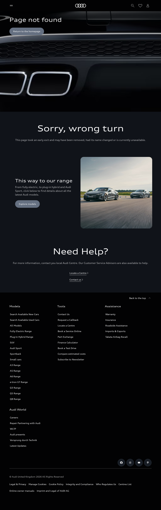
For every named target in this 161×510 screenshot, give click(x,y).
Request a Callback (68, 320)
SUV (12, 342)
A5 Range (15, 370)
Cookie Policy (56, 484)
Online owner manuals (21, 490)
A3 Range (15, 365)
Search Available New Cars (24, 314)
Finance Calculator (68, 342)
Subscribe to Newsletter (71, 359)
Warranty (110, 314)
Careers (14, 417)
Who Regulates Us (106, 484)
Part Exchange (65, 337)
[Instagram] (130, 462)
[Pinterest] (148, 462)
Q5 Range (15, 393)
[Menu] (12, 5)
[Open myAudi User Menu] (148, 5)
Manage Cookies (37, 484)
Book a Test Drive (67, 348)
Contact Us (63, 314)
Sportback (15, 353)
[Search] (132, 5)
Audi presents (17, 434)
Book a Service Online (69, 331)
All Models (16, 325)
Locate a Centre (66, 325)
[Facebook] (121, 462)
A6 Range (15, 376)
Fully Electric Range (21, 331)
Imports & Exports (115, 331)
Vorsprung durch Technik (23, 440)
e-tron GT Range (19, 382)
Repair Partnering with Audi (25, 423)
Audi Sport (16, 348)
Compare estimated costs (72, 353)
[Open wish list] (140, 5)
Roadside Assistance (116, 325)
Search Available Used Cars (24, 320)
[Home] (80, 6)
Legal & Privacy (17, 484)
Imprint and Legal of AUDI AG (53, 490)
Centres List (125, 484)
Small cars (15, 359)
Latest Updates (18, 445)
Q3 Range (15, 387)
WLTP (13, 428)
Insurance (110, 320)
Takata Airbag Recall (116, 337)
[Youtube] (139, 462)
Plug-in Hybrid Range (21, 337)
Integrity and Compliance (79, 484)
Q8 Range (15, 399)
